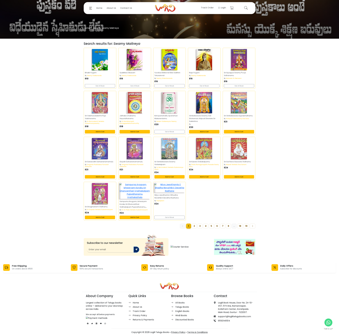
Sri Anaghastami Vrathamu (96, 207)
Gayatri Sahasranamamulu (131, 162)
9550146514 (224, 320)
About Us (111, 8)
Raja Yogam (194, 73)
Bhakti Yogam (91, 73)
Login (223, 7)
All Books (180, 302)
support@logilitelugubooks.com (234, 316)
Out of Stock (99, 86)
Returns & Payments (143, 319)
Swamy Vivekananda (94, 76)
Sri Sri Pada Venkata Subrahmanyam (135, 210)
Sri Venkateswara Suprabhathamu (238, 116)
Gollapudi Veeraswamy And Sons (237, 119)
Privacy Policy (140, 315)
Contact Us (126, 8)
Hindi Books (181, 315)
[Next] (252, 226)
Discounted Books (184, 319)
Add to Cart (100, 132)
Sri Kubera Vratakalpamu (199, 162)
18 (240, 226)
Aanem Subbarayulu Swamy (166, 121)
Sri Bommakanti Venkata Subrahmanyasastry (94, 122)
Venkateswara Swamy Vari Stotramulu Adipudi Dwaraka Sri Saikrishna (202, 118)
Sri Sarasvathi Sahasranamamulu (99, 162)
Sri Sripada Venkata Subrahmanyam (100, 210)
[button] (90, 8)
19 (246, 226)
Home (99, 8)
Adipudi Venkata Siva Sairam (236, 165)
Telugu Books (182, 306)
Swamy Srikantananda (164, 78)
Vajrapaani (160, 201)
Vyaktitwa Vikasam (127, 73)
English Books (182, 311)
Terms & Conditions (197, 332)
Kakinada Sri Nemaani (234, 78)
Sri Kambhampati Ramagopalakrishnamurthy (129, 122)
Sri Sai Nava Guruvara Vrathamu (237, 162)
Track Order (207, 7)
